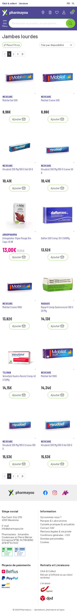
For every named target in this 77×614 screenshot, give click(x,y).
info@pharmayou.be (12, 528)
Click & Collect (48, 571)
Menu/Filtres (13, 44)
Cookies (44, 542)
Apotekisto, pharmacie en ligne (49, 609)
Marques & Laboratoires (53, 520)
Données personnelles (52, 538)
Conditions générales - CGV (55, 534)
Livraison (45, 583)
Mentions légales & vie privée (55, 531)
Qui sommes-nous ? (50, 517)
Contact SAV (47, 527)
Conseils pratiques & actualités (57, 524)
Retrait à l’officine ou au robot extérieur (56, 576)
